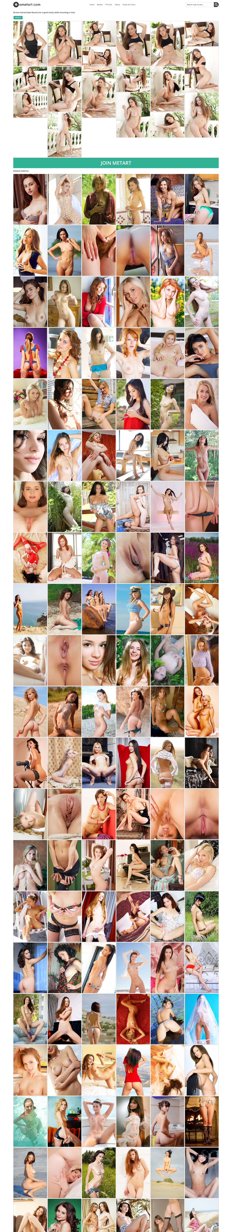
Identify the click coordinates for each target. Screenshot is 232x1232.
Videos (117, 4)
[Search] (216, 4)
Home (92, 4)
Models (100, 4)
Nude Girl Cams (129, 4)
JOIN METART (116, 163)
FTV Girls (108, 4)
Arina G (18, 18)
